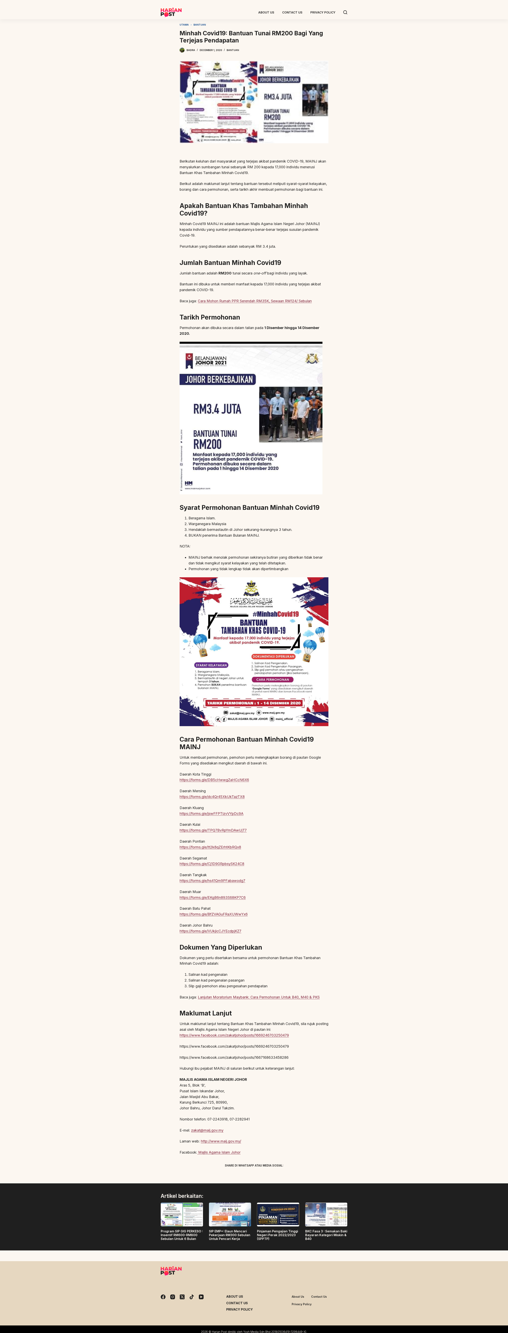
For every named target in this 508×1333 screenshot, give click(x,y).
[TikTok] (191, 1297)
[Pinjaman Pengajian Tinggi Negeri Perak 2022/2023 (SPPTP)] (278, 1214)
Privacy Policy (239, 1309)
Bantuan (233, 50)
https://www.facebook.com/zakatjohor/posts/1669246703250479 (234, 1035)
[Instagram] (172, 1297)
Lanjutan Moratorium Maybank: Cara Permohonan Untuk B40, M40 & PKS (259, 997)
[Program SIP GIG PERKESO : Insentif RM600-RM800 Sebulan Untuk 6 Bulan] (182, 1214)
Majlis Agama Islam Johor (219, 1152)
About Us (234, 1296)
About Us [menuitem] (266, 12)
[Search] (345, 12)
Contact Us (237, 1303)
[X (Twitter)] (247, 1175)
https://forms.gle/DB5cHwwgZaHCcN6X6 (214, 780)
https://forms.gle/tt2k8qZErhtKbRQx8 (210, 847)
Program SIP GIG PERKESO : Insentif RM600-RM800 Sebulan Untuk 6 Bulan (182, 1235)
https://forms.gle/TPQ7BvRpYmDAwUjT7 (213, 830)
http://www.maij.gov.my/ (221, 1141)
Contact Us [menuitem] (292, 12)
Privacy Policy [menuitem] (322, 12)
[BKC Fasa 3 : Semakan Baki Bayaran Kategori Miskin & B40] (326, 1214)
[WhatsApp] (275, 1175)
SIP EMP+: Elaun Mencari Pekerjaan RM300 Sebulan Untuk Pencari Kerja (229, 1235)
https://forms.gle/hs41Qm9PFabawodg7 (212, 881)
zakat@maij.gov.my (207, 1130)
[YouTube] (201, 1297)
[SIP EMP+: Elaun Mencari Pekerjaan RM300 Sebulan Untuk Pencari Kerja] (230, 1214)
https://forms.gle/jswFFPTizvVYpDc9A (211, 813)
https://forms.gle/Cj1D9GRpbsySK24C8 (212, 864)
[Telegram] (261, 1175)
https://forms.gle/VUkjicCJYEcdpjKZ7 (210, 931)
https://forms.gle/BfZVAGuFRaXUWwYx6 (214, 914)
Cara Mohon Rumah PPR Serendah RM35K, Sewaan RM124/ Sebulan (255, 301)
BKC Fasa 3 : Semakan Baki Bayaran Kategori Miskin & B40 (326, 1235)
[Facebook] (233, 1175)
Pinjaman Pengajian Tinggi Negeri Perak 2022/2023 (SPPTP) (277, 1235)
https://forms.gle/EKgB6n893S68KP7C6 (213, 897)
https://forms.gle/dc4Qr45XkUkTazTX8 (212, 797)
